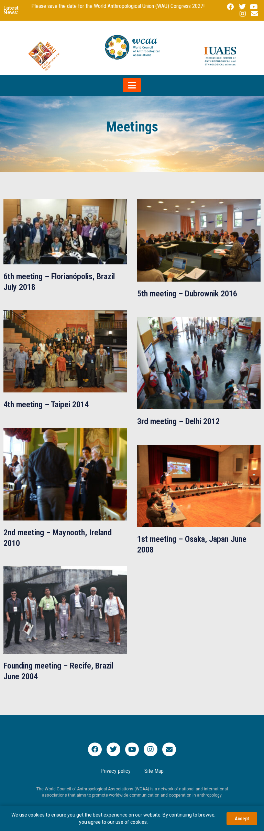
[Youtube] (132, 749)
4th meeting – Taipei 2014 (46, 404)
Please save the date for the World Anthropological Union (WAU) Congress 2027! (118, 6)
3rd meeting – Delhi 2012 (178, 421)
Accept (242, 818)
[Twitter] (113, 749)
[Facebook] (95, 749)
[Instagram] (150, 749)
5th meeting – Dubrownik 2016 (187, 293)
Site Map (154, 771)
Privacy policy (115, 771)
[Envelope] (169, 749)
